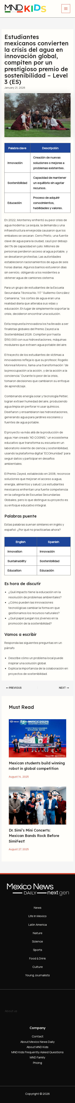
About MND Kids (37, 1047)
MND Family (37, 1057)
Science (37, 941)
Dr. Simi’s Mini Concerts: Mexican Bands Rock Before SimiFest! (34, 836)
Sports (37, 950)
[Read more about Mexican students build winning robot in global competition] (37, 738)
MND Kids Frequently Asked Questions (37, 1052)
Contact (37, 1036)
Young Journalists (37, 975)
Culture (37, 967)
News (37, 908)
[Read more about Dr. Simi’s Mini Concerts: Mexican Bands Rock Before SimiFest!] (37, 805)
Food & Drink (37, 958)
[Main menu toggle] (65, 8)
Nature (37, 933)
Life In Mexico (37, 916)
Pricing (37, 1063)
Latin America (37, 924)
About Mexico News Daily (37, 1042)
